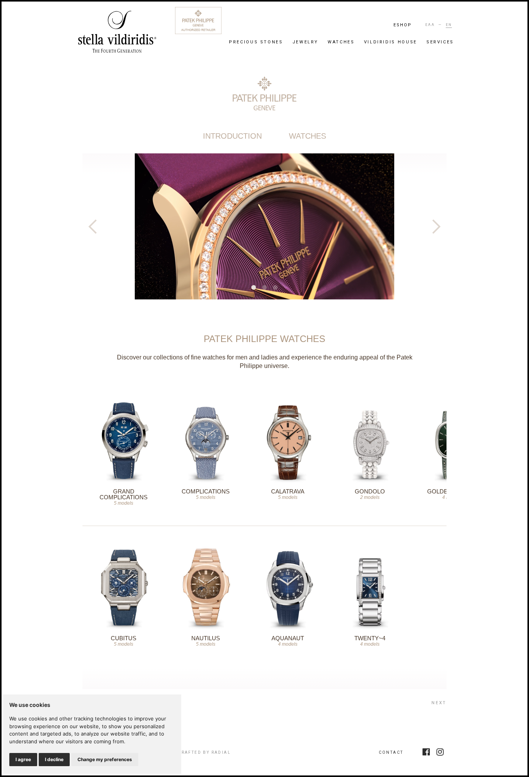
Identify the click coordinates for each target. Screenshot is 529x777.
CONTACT (391, 752)
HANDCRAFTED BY (197, 752)
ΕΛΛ (430, 25)
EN (449, 25)
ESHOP (402, 25)
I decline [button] (54, 759)
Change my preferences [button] (104, 759)
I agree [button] (23, 759)
